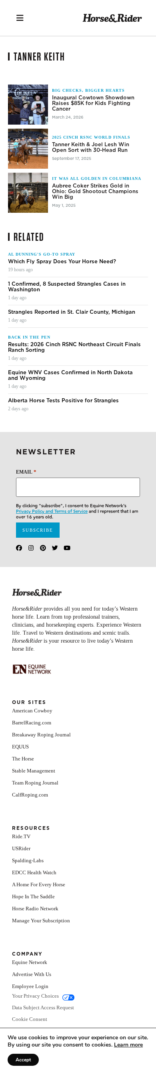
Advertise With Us (31, 974)
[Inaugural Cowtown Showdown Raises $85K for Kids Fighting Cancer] (28, 105)
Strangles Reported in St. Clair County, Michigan (71, 312)
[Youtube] (67, 548)
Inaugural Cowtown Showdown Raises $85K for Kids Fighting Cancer (93, 103)
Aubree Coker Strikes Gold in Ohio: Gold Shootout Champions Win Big (95, 191)
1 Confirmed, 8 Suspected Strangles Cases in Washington (67, 286)
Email (26, 471)
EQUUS (20, 747)
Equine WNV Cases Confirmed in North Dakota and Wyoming (70, 375)
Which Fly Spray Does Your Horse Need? (62, 261)
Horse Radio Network (35, 909)
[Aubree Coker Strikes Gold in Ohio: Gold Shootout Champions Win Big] (28, 193)
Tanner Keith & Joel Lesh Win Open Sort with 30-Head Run (90, 147)
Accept (23, 1060)
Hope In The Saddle (33, 896)
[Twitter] (55, 548)
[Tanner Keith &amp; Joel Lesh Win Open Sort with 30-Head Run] (28, 149)
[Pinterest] (43, 548)
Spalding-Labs (28, 860)
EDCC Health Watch (34, 872)
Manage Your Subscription (41, 921)
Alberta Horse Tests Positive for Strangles (63, 400)
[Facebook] (19, 548)
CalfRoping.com (30, 795)
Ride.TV (21, 836)
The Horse (23, 759)
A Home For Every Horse (38, 884)
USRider (21, 848)
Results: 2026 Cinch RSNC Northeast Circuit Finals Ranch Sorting (74, 347)
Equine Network (29, 962)
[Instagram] (31, 548)
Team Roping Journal (35, 783)
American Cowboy (32, 711)
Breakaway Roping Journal (41, 735)
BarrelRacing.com (31, 723)
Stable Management (33, 771)
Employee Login (30, 986)
